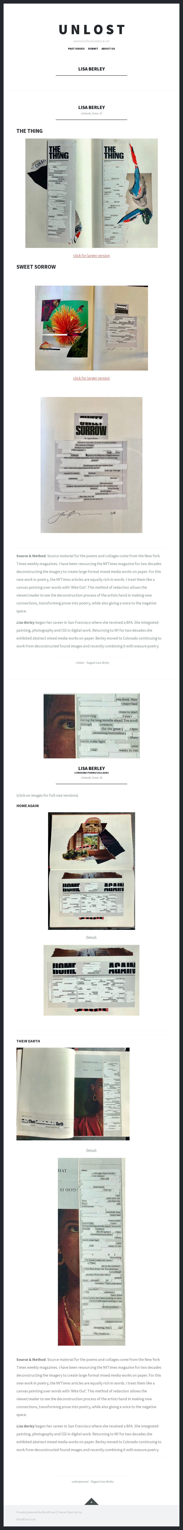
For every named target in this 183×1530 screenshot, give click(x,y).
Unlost (80, 663)
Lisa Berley (91, 107)
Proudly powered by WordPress (35, 1512)
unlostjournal (80, 1481)
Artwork (86, 113)
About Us (108, 48)
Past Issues (76, 48)
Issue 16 (97, 777)
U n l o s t (91, 29)
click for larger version (91, 255)
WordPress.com (26, 1519)
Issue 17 (97, 113)
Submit (93, 48)
